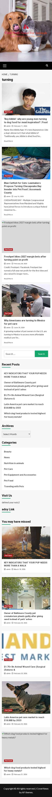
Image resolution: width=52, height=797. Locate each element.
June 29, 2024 (19, 328)
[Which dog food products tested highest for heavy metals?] (26, 748)
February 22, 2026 (20, 724)
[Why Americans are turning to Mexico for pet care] (26, 300)
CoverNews (43, 788)
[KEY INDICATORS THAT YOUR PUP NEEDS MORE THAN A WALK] (26, 543)
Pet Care (8, 313)
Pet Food (8, 112)
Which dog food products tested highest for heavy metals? (25, 415)
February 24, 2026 (20, 623)
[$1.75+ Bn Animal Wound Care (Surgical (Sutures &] (26, 647)
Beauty (7, 451)
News (7, 457)
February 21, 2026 (20, 774)
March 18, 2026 (19, 569)
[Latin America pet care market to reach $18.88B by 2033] (26, 697)
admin (8, 126)
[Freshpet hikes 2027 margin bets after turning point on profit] (26, 237)
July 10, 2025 (19, 196)
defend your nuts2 (11, 502)
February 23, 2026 (20, 673)
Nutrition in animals (14, 463)
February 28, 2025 (20, 264)
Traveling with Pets (14, 486)
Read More (8, 141)
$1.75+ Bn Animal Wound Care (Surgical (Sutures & (24, 397)
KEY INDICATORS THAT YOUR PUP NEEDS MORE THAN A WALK (25, 375)
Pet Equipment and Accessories (20, 474)
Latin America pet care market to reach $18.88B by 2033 (24, 406)
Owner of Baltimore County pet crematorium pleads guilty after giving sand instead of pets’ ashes (26, 386)
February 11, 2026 (20, 126)
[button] (5, 65)
